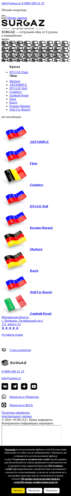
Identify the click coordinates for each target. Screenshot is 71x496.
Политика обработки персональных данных (17, 414)
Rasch (13, 102)
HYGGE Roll (18, 88)
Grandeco (15, 92)
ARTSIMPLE (18, 84)
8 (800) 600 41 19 (33, 3)
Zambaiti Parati (18, 95)
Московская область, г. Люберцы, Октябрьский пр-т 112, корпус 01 (22, 320)
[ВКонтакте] (6, 388)
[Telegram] (21, 388)
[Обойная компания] (14, 364)
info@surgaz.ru (11, 3)
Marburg (14, 81)
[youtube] (34, 388)
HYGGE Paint (18, 72)
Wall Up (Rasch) (19, 109)
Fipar (12, 99)
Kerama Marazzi (19, 106)
